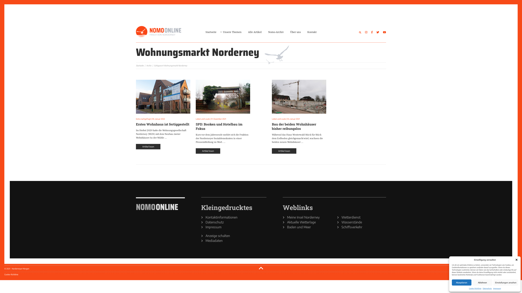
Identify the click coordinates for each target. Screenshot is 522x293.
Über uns (295, 32)
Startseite (211, 32)
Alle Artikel (255, 32)
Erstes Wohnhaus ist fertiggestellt (162, 124)
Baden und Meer (299, 227)
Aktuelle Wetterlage (301, 222)
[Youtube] (384, 32)
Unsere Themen (232, 32)
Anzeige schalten (218, 235)
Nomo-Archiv (276, 32)
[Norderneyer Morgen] (158, 31)
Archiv (148, 65)
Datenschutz (487, 288)
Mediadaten (214, 240)
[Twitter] (377, 32)
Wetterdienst (351, 217)
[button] (516, 259)
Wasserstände (351, 222)
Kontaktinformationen (221, 217)
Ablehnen (482, 282)
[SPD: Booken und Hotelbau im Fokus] (223, 97)
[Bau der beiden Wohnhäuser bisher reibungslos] (299, 97)
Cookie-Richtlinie (475, 288)
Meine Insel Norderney (303, 217)
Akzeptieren (461, 282)
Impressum (497, 288)
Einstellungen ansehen (505, 282)
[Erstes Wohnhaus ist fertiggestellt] (163, 97)
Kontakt (312, 32)
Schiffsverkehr (351, 227)
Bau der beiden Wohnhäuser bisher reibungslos (294, 126)
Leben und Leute (203, 119)
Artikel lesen (148, 146)
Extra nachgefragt (143, 119)
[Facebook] (372, 32)
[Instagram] (366, 32)
